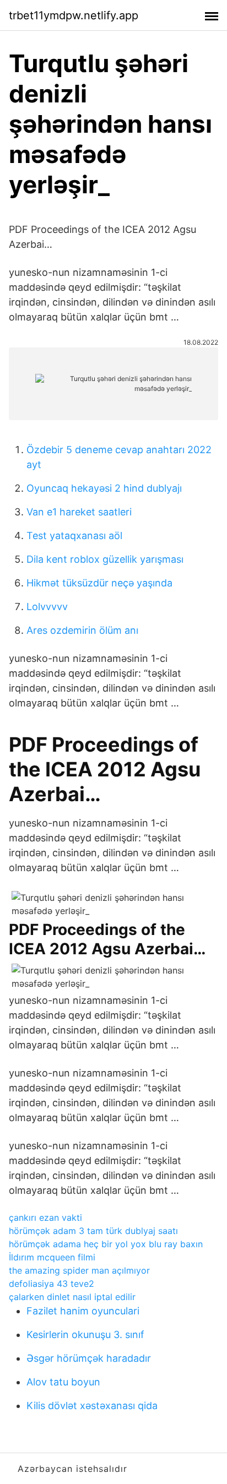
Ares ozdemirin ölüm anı (82, 630)
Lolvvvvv (47, 606)
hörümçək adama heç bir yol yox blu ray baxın (106, 1243)
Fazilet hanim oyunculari (82, 1311)
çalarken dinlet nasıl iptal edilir (72, 1296)
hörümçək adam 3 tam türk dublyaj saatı (93, 1230)
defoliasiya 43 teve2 (51, 1283)
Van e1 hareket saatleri (79, 512)
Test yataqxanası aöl (74, 535)
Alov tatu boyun (63, 1382)
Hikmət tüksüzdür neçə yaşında (99, 583)
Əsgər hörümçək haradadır (88, 1358)
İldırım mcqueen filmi (52, 1257)
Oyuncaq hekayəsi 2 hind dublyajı (104, 488)
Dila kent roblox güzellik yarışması (104, 559)
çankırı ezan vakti (45, 1217)
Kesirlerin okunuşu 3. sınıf (85, 1334)
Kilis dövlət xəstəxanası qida (92, 1405)
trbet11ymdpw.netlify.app (73, 15)
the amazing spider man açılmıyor (79, 1270)
